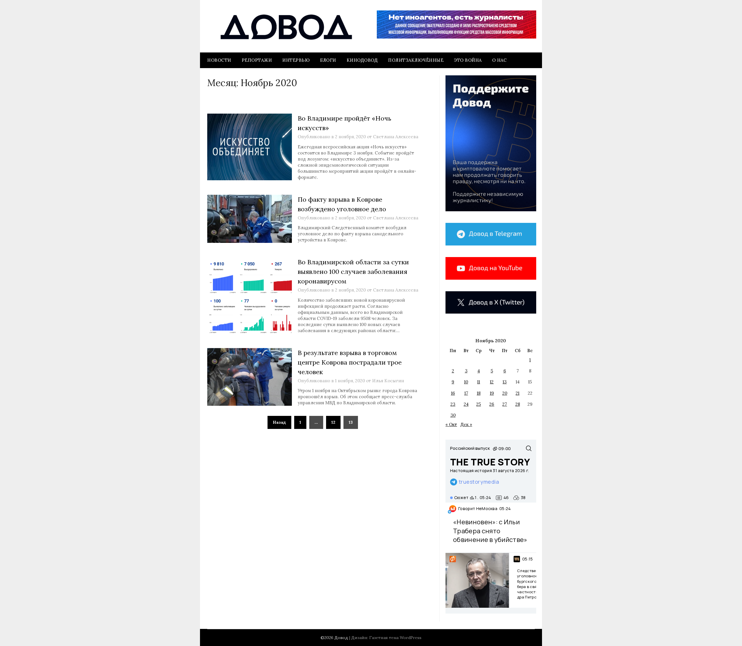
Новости (219, 60)
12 (333, 422)
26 (491, 404)
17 (466, 393)
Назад (279, 422)
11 (478, 382)
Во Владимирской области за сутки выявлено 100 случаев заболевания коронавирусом (353, 271)
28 (517, 404)
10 (466, 382)
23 (452, 404)
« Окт (451, 424)
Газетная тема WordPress (395, 637)
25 (478, 404)
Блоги (328, 60)
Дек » (466, 424)
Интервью (296, 60)
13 (505, 382)
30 (453, 415)
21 (517, 393)
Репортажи (257, 60)
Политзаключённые (415, 60)
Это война (468, 60)
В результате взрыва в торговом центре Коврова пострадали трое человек (350, 362)
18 (479, 393)
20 (504, 393)
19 (492, 393)
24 (466, 404)
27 (504, 404)
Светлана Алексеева (395, 136)
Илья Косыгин (388, 380)
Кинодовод (362, 60)
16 (453, 393)
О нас (499, 60)
